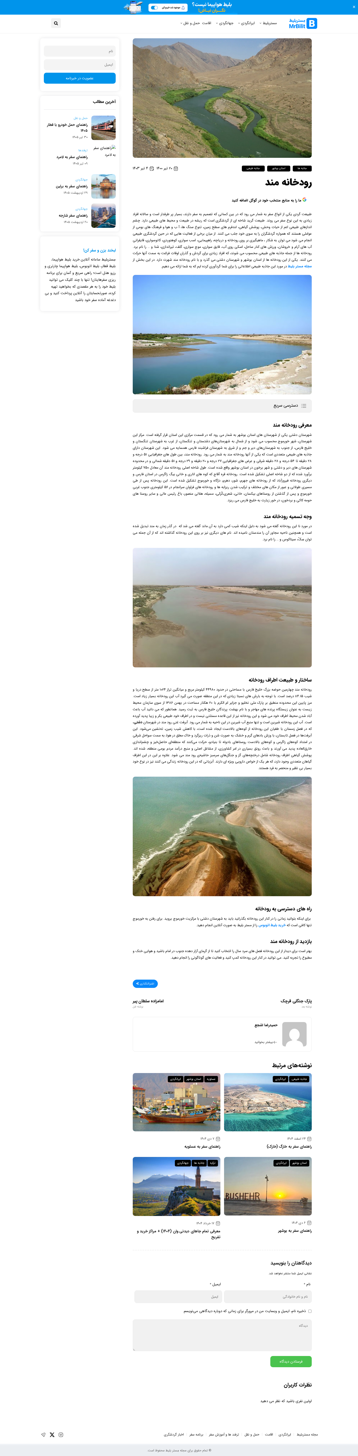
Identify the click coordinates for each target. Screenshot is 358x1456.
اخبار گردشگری (174, 1434)
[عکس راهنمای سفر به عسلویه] (176, 1102)
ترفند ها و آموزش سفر (224, 1434)
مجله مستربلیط (307, 1434)
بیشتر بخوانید (263, 1042)
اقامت (206, 23)
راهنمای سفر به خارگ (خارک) (289, 1147)
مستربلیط (270, 23)
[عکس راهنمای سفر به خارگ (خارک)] (268, 1102)
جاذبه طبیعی (253, 168)
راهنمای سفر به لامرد (72, 157)
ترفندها (83, 150)
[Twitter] (52, 1435)
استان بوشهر (278, 168)
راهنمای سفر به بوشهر (295, 1231)
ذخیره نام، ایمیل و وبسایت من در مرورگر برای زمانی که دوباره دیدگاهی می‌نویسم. (244, 1311)
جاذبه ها (302, 168)
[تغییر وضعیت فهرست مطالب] (303, 406)
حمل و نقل (191, 23)
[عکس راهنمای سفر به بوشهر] (268, 1186)
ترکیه (213, 1163)
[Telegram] (43, 1435)
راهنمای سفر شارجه (73, 216)
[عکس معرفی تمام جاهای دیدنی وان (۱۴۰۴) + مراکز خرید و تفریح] (176, 1186)
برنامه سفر (196, 1434)
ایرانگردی (248, 23)
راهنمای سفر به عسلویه (202, 1147)
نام (307, 1284)
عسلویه (211, 1079)
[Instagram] (61, 1435)
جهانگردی (226, 23)
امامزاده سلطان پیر (148, 1004)
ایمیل (215, 1284)
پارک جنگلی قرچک (296, 1004)
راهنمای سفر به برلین (72, 186)
